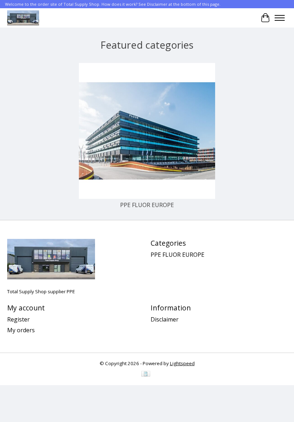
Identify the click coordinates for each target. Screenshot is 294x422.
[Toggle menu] (279, 18)
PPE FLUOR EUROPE (147, 205)
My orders (21, 330)
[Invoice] (145, 374)
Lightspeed (182, 363)
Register (18, 319)
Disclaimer (165, 319)
